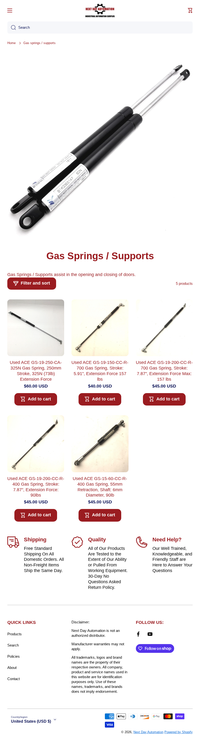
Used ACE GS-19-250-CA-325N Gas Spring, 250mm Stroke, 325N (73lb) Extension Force (36, 371)
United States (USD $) (31, 721)
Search (13, 645)
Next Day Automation (148, 732)
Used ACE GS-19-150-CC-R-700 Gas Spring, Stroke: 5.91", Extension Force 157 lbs (99, 371)
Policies (13, 656)
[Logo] (100, 10)
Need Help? (166, 539)
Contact (13, 679)
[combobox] (100, 27)
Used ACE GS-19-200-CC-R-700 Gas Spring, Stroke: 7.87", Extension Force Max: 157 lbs (164, 371)
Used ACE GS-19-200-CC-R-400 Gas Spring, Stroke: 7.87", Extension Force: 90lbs (35, 487)
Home (11, 43)
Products (14, 634)
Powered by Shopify (178, 732)
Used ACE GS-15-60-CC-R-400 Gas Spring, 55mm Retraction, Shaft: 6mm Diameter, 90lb (100, 487)
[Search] (11, 27)
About (12, 667)
